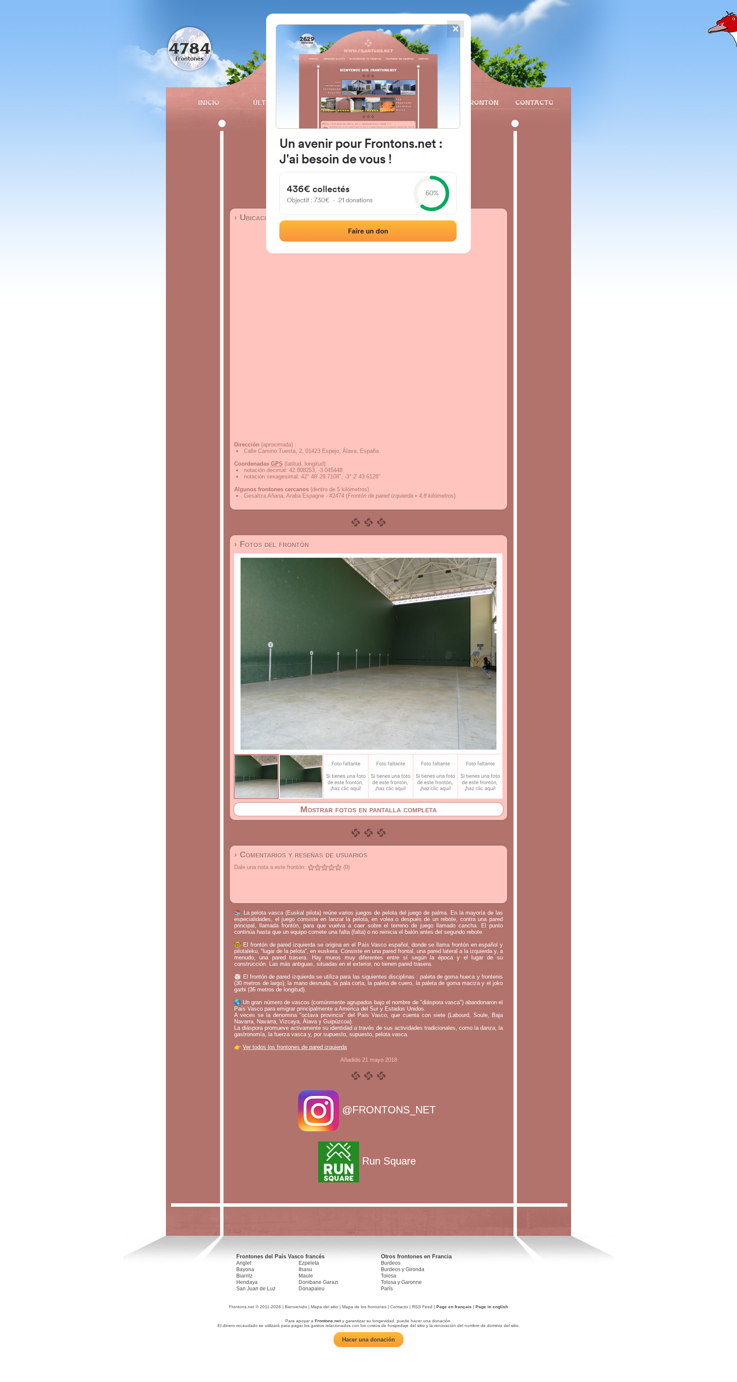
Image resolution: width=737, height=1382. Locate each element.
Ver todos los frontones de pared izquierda (295, 1047)
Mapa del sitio (324, 1306)
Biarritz (244, 1276)
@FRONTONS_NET (389, 1109)
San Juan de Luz (256, 1289)
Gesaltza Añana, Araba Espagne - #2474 (294, 496)
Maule (306, 1276)
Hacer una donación (368, 1339)
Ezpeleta (309, 1263)
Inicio (208, 102)
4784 (189, 48)
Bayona (245, 1269)
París (387, 1289)
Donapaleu (312, 1289)
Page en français (454, 1306)
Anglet (243, 1263)
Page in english (492, 1306)
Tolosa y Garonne (401, 1282)
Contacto (530, 102)
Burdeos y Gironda (402, 1269)
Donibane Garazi (318, 1282)
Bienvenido (296, 1306)
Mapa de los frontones (364, 1306)
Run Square (389, 1161)
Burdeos (390, 1263)
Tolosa (388, 1276)
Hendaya (247, 1282)
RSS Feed (422, 1306)
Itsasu (305, 1269)
